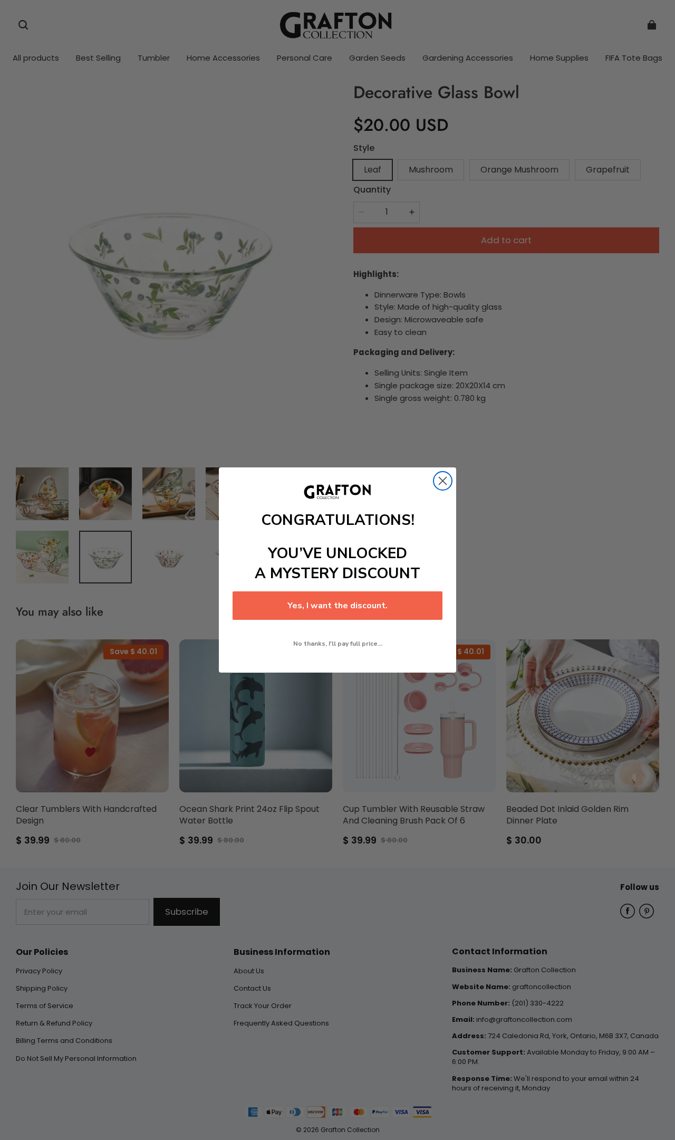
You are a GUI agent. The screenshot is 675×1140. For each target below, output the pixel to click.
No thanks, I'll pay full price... (337, 643)
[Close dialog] (442, 481)
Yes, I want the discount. (337, 605)
